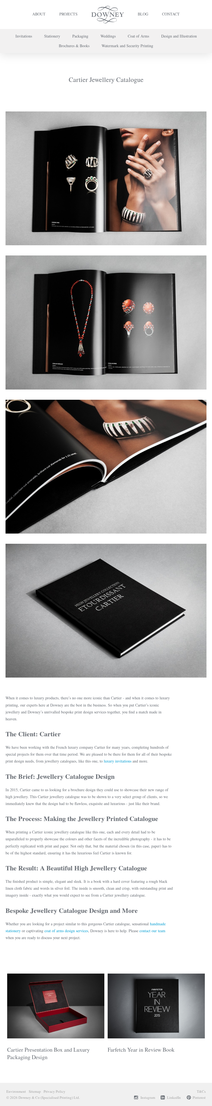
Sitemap (35, 1091)
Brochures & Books (74, 45)
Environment (16, 1091)
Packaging (80, 36)
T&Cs (201, 1091)
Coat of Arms (138, 36)
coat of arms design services (66, 930)
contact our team (152, 930)
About (39, 14)
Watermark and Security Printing (127, 45)
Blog (143, 14)
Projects (68, 14)
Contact (171, 14)
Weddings (108, 36)
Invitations (23, 36)
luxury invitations (117, 761)
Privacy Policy (54, 1091)
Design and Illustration (179, 36)
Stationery (52, 36)
